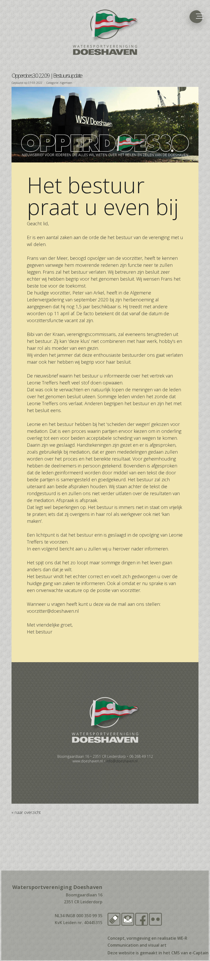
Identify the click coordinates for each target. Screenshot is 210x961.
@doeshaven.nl (53, 611)
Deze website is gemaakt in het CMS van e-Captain (158, 953)
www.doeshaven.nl (87, 761)
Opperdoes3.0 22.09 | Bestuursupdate (47, 75)
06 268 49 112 (141, 756)
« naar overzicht (26, 812)
